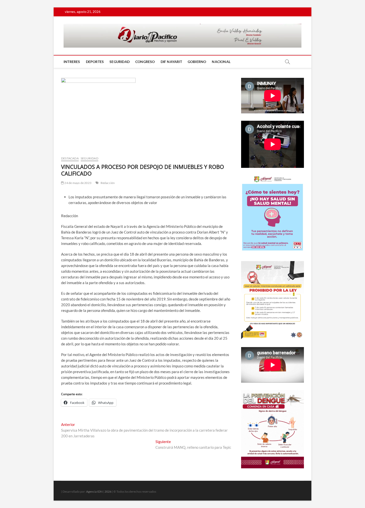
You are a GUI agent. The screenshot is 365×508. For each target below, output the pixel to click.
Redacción (108, 183)
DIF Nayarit (171, 62)
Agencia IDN (94, 491)
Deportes (95, 62)
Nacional (221, 62)
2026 (108, 491)
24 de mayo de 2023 (77, 183)
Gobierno (197, 62)
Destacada (70, 158)
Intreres (72, 62)
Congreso (145, 62)
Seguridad (120, 62)
